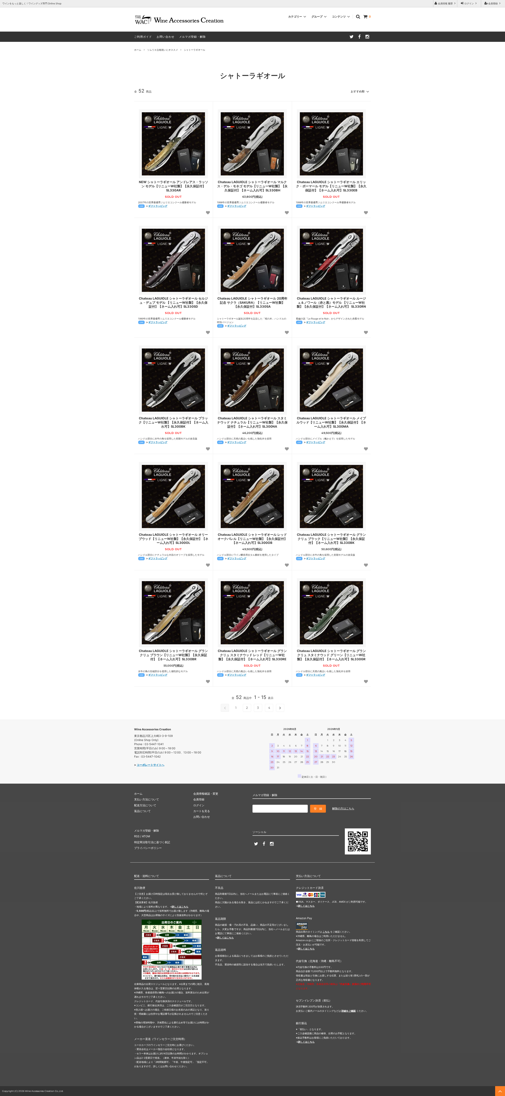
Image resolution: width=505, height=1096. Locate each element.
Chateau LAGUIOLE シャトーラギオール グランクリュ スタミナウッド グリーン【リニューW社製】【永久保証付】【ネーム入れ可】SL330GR (331, 655)
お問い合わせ (165, 36)
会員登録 (493, 3)
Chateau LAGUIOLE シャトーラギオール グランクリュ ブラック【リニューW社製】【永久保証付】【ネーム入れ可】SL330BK (331, 539)
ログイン (469, 3)
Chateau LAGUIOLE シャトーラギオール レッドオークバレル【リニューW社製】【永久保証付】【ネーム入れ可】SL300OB (252, 539)
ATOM (146, 836)
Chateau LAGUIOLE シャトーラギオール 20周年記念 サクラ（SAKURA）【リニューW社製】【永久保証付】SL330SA (252, 302)
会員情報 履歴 (445, 3)
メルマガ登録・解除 (192, 36)
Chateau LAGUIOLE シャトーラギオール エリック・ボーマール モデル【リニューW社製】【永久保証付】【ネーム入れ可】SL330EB (331, 186)
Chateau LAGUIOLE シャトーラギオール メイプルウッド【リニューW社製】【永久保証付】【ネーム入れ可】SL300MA (331, 422)
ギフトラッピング (157, 205)
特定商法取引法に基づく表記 (152, 842)
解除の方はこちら (343, 808)
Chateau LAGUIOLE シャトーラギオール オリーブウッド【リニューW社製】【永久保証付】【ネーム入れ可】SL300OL (173, 539)
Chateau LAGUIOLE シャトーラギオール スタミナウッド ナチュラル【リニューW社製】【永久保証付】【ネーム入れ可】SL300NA (252, 422)
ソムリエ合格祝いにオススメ (162, 49)
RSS (136, 836)
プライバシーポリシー (148, 848)
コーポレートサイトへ (150, 764)
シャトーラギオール (194, 49)
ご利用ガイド (143, 36)
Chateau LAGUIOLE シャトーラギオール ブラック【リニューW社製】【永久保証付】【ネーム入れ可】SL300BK (173, 422)
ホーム (137, 49)
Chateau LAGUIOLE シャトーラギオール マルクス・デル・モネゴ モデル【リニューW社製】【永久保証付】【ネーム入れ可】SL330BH (252, 186)
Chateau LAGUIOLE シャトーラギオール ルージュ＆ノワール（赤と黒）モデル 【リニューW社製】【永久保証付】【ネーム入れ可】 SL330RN (331, 302)
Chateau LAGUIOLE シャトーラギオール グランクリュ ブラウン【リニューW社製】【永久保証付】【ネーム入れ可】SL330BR (173, 655)
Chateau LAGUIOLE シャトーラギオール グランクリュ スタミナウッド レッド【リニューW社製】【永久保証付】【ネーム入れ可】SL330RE (252, 655)
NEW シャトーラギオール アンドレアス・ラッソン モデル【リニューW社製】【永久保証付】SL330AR (173, 186)
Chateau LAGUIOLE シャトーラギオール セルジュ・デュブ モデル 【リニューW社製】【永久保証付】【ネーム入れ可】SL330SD (173, 302)
